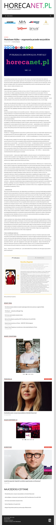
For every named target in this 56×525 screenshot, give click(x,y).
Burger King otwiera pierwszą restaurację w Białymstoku (18, 507)
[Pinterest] (16, 47)
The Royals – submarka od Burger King (14, 311)
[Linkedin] (13, 47)
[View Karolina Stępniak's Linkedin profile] (18, 276)
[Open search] (51, 15)
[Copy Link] (32, 47)
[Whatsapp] (27, 47)
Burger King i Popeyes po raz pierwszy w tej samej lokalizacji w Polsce (21, 327)
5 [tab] (29, 374)
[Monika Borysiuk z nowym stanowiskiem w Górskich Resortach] (28, 396)
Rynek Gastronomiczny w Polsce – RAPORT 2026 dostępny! (19, 323)
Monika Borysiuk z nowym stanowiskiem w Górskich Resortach (20, 413)
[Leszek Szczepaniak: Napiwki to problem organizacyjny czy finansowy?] (28, 464)
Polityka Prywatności (8, 520)
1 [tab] (23, 374)
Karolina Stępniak (16, 41)
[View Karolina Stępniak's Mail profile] (18, 278)
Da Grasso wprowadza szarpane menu (14, 315)
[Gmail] (19, 47)
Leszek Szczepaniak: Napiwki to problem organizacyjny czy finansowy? (22, 481)
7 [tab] (32, 374)
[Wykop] (24, 47)
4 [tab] (27, 439)
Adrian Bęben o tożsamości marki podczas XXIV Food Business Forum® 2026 (23, 497)
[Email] (29, 47)
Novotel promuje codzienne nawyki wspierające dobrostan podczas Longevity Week (24, 307)
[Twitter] (11, 47)
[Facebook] (5, 47)
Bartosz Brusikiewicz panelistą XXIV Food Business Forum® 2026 (20, 319)
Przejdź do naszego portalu (12, 521)
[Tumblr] (21, 47)
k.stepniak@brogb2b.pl (39, 268)
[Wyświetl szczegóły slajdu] (28, 356)
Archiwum (6, 37)
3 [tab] (26, 374)
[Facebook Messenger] (8, 47)
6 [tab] (31, 374)
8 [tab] (33, 439)
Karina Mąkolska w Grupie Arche (12, 504)
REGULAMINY (7, 518)
